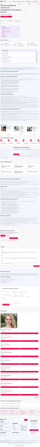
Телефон (3, 235)
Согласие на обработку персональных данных (24, 426)
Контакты (14, 428)
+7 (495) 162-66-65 (20, 69)
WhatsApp (8, 235)
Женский (19, 292)
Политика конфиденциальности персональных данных (24, 429)
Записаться (19, 333)
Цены (14, 426)
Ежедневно (15, 296)
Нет (24, 292)
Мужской (15, 292)
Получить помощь (16, 154)
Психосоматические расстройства (23, 413)
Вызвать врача (6, 16)
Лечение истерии (33, 413)
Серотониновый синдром (14, 413)
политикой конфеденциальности (13, 240)
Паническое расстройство (4, 413)
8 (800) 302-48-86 (29, 1)
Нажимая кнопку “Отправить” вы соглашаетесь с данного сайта (9, 240)
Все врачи (36, 397)
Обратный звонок (35, 1)
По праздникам (27, 296)
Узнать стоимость (6, 304)
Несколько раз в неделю (21, 296)
